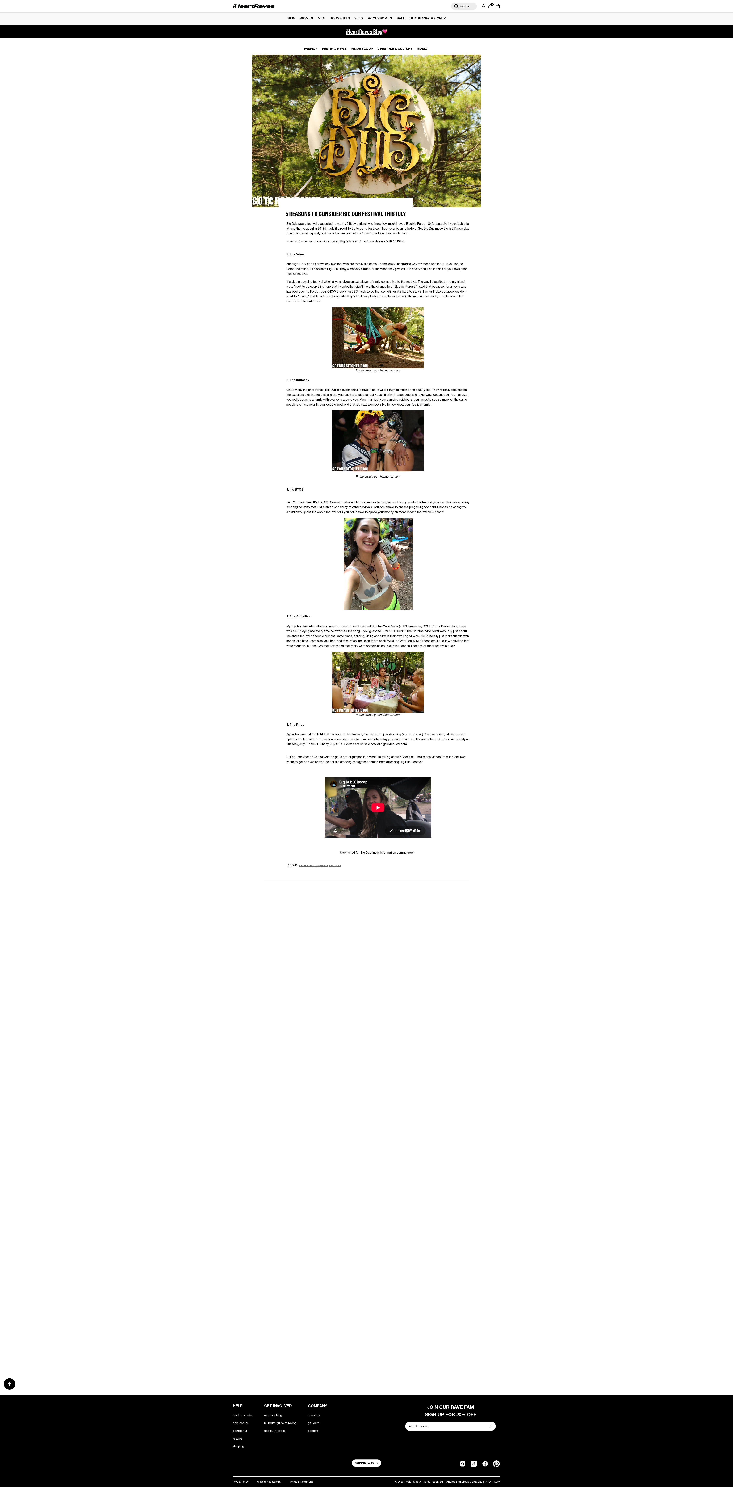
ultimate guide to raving (280, 1423)
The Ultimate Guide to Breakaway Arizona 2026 (310, 1346)
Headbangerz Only (428, 18)
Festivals (335, 866)
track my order (243, 1415)
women (306, 18)
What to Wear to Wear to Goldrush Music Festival (305, 1099)
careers (313, 1431)
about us (314, 1415)
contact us (240, 1431)
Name (318, 912)
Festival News (334, 49)
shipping (238, 1446)
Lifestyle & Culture (395, 49)
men (321, 18)
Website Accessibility (269, 1481)
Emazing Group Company (466, 1482)
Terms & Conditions (301, 1481)
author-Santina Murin (313, 866)
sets (358, 18)
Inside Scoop (362, 49)
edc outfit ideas (274, 1431)
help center (240, 1423)
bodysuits (340, 18)
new (291, 18)
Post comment (366, 981)
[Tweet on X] (307, 872)
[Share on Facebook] (300, 873)
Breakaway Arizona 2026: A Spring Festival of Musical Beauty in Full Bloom (416, 1099)
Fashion (310, 49)
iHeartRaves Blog (364, 31)
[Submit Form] (491, 1426)
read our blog (273, 1415)
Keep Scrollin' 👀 (366, 1007)
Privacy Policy (241, 1481)
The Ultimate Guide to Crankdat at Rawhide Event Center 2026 (420, 1224)
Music (422, 49)
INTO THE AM (492, 1482)
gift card (313, 1423)
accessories (380, 18)
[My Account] (483, 6)
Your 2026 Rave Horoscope (397, 1346)
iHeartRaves (411, 1481)
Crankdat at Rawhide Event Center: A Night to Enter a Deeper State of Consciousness (309, 1224)
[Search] (456, 6)
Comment (321, 947)
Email (318, 929)
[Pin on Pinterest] (313, 873)
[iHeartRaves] (254, 6)
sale (400, 18)
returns (237, 1439)
